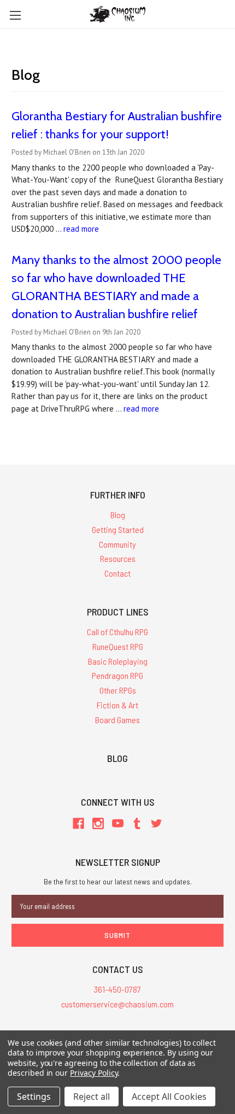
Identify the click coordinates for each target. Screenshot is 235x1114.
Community (117, 544)
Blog (117, 514)
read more (81, 229)
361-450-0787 (117, 989)
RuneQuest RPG (117, 646)
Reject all (91, 1096)
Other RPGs (117, 690)
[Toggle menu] (15, 15)
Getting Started (118, 529)
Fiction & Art (117, 705)
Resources (118, 558)
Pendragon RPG (117, 675)
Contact (117, 573)
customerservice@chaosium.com (117, 1004)
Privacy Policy (94, 1073)
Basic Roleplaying (118, 661)
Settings (34, 1096)
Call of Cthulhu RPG (117, 631)
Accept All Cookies (169, 1096)
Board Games (117, 719)
